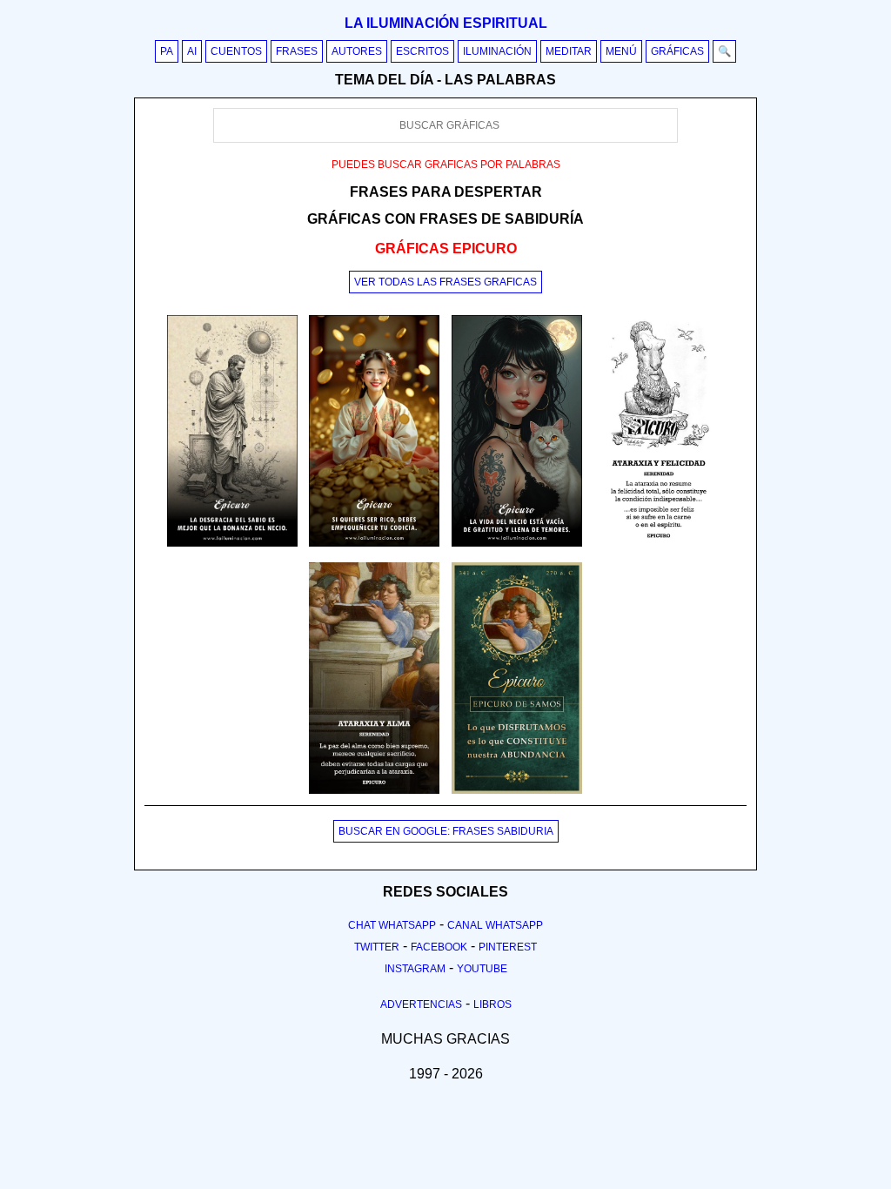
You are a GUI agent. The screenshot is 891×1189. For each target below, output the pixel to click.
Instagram (415, 969)
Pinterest (508, 947)
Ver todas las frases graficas (445, 282)
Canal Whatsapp (495, 925)
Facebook (439, 947)
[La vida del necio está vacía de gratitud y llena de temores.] (517, 543)
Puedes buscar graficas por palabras (446, 164)
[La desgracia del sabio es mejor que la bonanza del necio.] (232, 543)
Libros (492, 1004)
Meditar (569, 51)
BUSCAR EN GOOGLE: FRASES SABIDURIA (445, 831)
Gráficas (677, 51)
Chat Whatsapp (392, 925)
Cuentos (236, 51)
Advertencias (421, 1004)
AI (192, 51)
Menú (621, 51)
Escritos (422, 51)
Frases (297, 51)
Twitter (376, 947)
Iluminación (497, 51)
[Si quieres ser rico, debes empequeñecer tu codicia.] (374, 543)
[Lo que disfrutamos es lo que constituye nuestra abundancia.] (517, 790)
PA (166, 51)
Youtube (482, 969)
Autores (357, 51)
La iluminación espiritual (446, 23)
